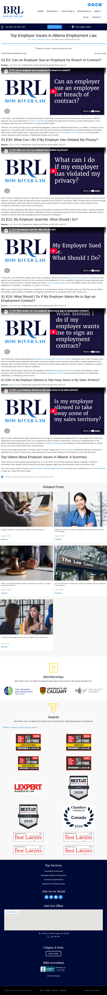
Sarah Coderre (14, 145)
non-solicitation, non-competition (71, 132)
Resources (83, 11)
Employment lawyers (55, 373)
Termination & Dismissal (53, 871)
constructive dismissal (53, 443)
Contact (96, 17)
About (97, 11)
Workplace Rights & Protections (53, 875)
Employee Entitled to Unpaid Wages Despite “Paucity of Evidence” (23, 529)
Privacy (55, 990)
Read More (4, 539)
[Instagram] (100, 4)
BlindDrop (96, 990)
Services (51, 11)
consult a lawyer (65, 450)
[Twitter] (92, 4)
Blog (86, 17)
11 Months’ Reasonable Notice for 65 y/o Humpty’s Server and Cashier (24, 637)
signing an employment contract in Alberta (54, 359)
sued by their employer (79, 278)
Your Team (66, 11)
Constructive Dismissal (19, 477)
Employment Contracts (32, 477)
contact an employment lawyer (58, 283)
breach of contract (36, 121)
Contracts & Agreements (53, 879)
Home (40, 11)
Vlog (52, 477)
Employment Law (45, 477)
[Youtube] (96, 4)
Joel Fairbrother (15, 65)
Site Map (63, 990)
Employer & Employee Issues (53, 884)
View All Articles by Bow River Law (13, 53)
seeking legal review (64, 370)
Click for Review (53, 976)
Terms (48, 990)
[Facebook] (89, 4)
